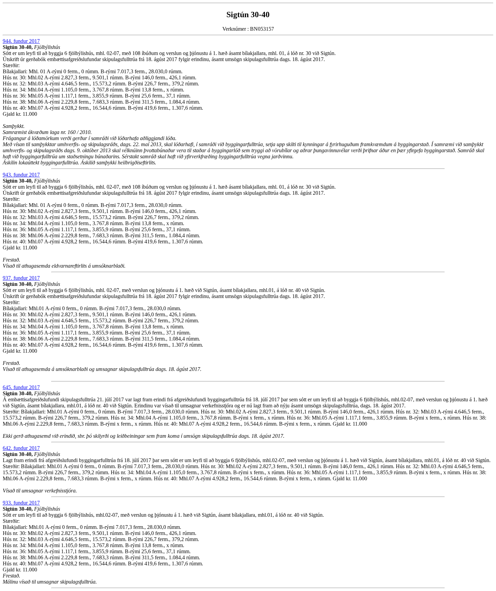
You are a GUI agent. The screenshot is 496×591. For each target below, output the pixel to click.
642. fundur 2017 (21, 448)
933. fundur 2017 (21, 503)
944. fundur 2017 (21, 41)
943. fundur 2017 (21, 175)
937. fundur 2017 (21, 278)
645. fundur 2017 (21, 387)
